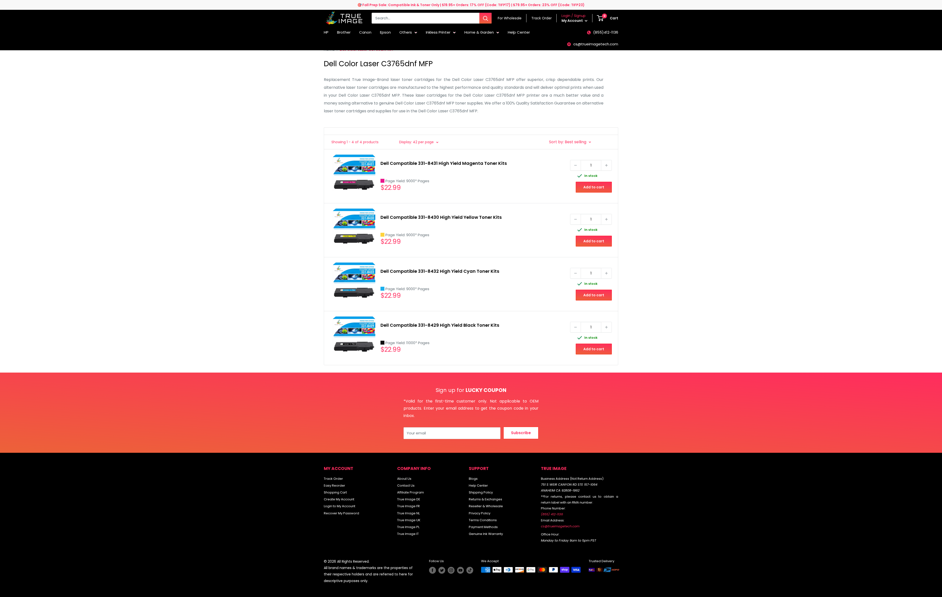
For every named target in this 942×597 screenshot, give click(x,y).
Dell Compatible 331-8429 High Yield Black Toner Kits (439, 325)
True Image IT (408, 534)
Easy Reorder (334, 485)
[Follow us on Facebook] (432, 570)
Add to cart (593, 187)
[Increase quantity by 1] (606, 165)
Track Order (333, 478)
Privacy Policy (479, 513)
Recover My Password (341, 513)
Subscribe (521, 432)
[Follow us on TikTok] (469, 570)
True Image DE (408, 499)
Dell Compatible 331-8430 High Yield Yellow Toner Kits (441, 217)
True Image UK (408, 520)
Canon (365, 32)
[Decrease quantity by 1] (575, 165)
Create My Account (339, 499)
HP (326, 32)
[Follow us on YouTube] (460, 570)
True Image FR (408, 506)
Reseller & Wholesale (486, 506)
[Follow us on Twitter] (441, 570)
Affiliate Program (410, 492)
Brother (344, 32)
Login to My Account (339, 506)
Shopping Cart (335, 492)
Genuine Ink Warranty (486, 534)
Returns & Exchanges (485, 499)
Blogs (473, 478)
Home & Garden (479, 32)
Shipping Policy (481, 492)
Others (405, 32)
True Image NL (408, 513)
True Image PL (408, 527)
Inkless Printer (438, 32)
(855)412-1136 (605, 32)
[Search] (485, 18)
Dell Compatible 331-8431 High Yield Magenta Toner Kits (443, 163)
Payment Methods (483, 527)
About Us (404, 478)
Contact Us (406, 485)
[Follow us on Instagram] (451, 570)
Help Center (519, 32)
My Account (573, 20)
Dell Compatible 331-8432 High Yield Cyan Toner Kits (439, 271)
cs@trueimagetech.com (595, 44)
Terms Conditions (483, 520)
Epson (385, 32)
